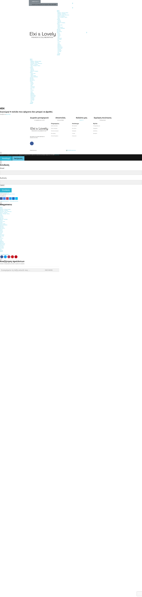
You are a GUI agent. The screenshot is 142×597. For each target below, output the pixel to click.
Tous (58, 52)
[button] (35, 1)
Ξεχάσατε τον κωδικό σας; (4, 192)
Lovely (59, 43)
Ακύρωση (18, 158)
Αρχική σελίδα (8, 114)
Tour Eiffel (59, 51)
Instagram (8, 256)
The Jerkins (59, 50)
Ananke (59, 33)
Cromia (59, 36)
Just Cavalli (59, 39)
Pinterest (15, 256)
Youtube (12, 256)
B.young (59, 34)
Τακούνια (59, 20)
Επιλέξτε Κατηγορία (48, 270)
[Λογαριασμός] (71, 2)
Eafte (58, 37)
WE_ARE (59, 53)
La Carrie (59, 41)
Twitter (5, 256)
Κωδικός (3, 178)
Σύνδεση (6, 190)
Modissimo (59, 46)
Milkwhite (59, 44)
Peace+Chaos (60, 48)
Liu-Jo (58, 42)
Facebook (1, 256)
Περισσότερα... (57, 154)
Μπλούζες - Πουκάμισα (62, 13)
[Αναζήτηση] (71, 7)
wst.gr (35, 150)
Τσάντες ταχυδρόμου (61, 28)
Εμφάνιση (2, 185)
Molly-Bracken (60, 47)
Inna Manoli (60, 38)
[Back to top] (1, 202)
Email (2, 168)
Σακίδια (59, 26)
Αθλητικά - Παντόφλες (61, 22)
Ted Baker (59, 49)
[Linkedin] (13, 198)
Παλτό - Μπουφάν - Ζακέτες (62, 17)
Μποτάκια (59, 21)
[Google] (4, 198)
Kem (58, 40)
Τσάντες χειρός (60, 27)
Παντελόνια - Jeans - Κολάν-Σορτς (63, 14)
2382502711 (81, 120)
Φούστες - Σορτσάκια (61, 16)
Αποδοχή (6, 158)
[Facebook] (1, 198)
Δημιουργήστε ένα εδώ (11, 194)
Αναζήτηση (56, 270)
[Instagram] (7, 198)
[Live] (16, 198)
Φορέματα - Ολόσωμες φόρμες (63, 12)
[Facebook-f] (32, 143)
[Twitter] (10, 198)
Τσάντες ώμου (60, 24)
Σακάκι (59, 18)
